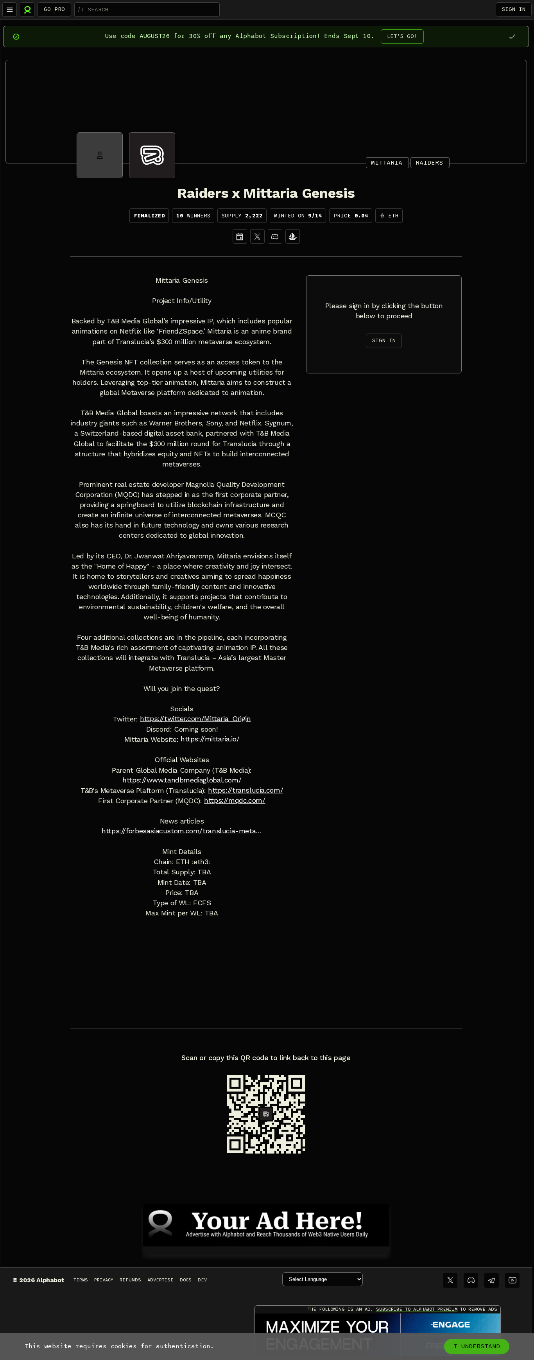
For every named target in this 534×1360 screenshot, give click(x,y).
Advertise (160, 1280)
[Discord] (275, 236)
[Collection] (292, 236)
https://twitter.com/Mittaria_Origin (195, 718)
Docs (186, 1280)
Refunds (130, 1280)
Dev (202, 1280)
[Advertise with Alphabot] (266, 1224)
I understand (476, 1346)
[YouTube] (512, 1280)
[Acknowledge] (512, 36)
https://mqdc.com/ (234, 800)
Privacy (103, 1280)
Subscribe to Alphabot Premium (416, 1309)
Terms (80, 1280)
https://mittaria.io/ (210, 739)
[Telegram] (491, 1280)
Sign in (513, 9)
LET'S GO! (402, 36)
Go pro (54, 9)
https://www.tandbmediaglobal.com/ (181, 780)
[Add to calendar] (240, 236)
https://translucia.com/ (245, 790)
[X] (257, 236)
